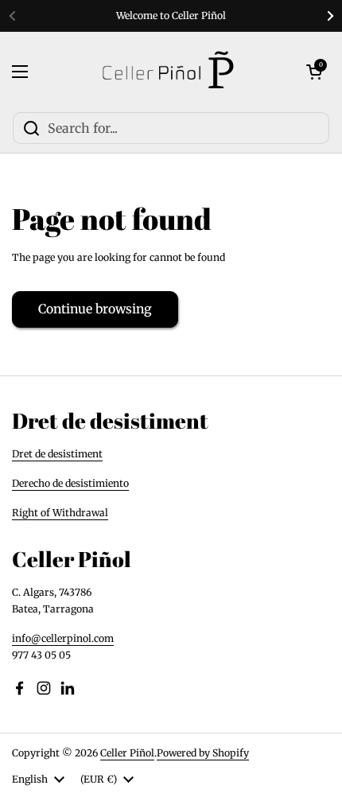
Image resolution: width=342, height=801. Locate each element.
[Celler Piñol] (167, 71)
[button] (314, 71)
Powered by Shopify (203, 753)
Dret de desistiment (57, 454)
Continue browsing (95, 309)
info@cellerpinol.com (63, 638)
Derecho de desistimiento (70, 483)
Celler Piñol (127, 753)
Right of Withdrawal (60, 513)
